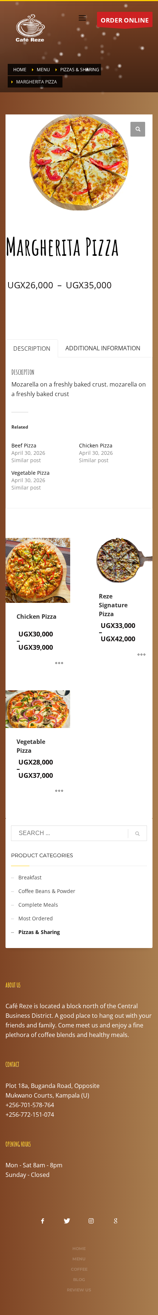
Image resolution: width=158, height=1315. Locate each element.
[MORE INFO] (59, 663)
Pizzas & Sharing (56, 312)
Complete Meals (38, 904)
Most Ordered (35, 918)
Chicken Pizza (95, 445)
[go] (137, 833)
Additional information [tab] (102, 348)
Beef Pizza (23, 445)
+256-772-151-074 (30, 1114)
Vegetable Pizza (30, 472)
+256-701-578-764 (30, 1105)
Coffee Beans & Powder (46, 891)
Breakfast (30, 877)
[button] (137, 129)
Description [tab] (31, 348)
